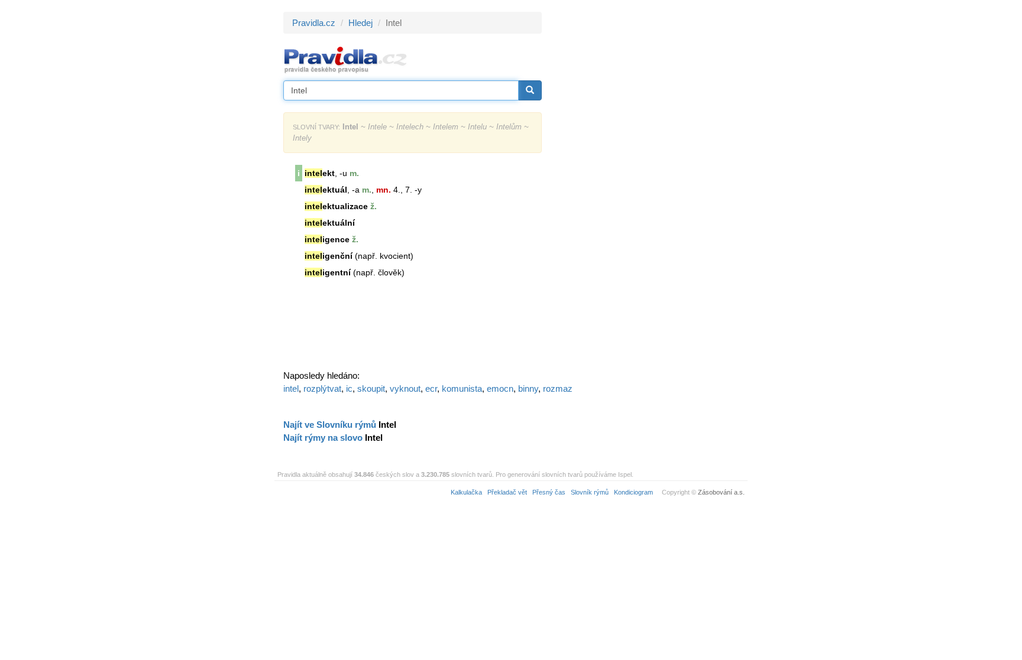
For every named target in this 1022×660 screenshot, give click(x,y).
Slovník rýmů (590, 492)
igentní (328, 272)
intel (291, 388)
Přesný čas (548, 492)
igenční (328, 256)
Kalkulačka (466, 492)
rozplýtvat (322, 388)
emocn (500, 388)
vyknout (405, 388)
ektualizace (336, 206)
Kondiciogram (633, 492)
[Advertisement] (648, 189)
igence (327, 239)
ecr (431, 388)
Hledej (360, 23)
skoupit (371, 388)
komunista (462, 388)
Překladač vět (507, 492)
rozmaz (558, 388)
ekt (320, 173)
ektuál (326, 189)
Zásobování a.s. (721, 492)
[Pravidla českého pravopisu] (345, 59)
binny (528, 388)
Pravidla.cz (313, 23)
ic (349, 388)
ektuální (330, 222)
